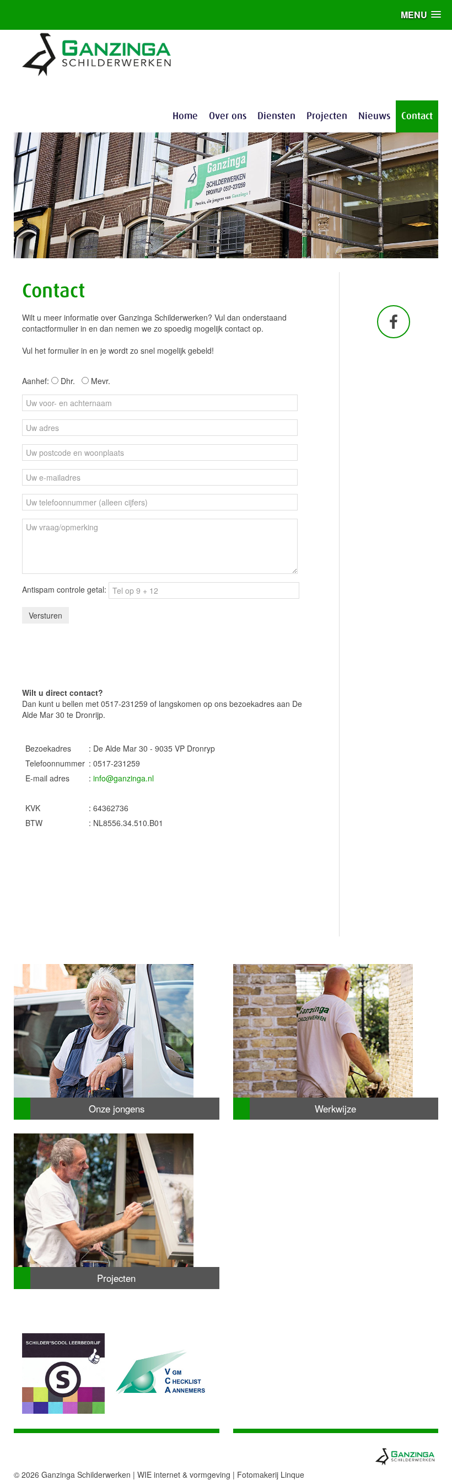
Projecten (326, 116)
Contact (417, 116)
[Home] (97, 52)
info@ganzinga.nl (123, 778)
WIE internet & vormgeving (183, 1474)
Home (185, 116)
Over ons (227, 116)
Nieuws (374, 116)
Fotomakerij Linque (270, 1474)
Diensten (276, 116)
